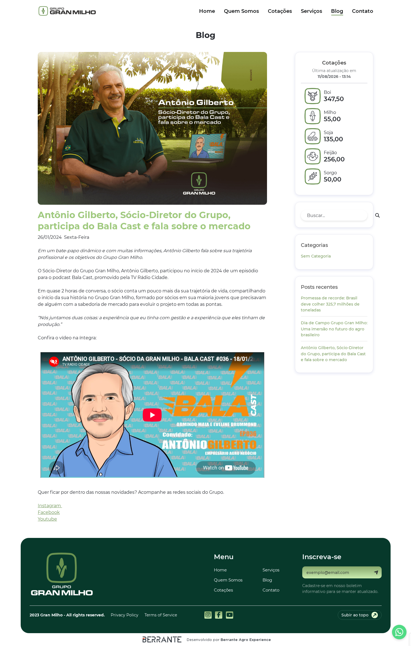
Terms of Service (161, 615)
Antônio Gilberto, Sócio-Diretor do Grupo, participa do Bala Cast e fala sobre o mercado (333, 353)
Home (207, 11)
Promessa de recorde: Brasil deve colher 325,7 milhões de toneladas (330, 304)
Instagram (50, 505)
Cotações (280, 11)
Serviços (311, 11)
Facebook (49, 512)
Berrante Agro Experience (246, 640)
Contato (362, 11)
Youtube (47, 519)
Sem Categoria (316, 256)
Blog (337, 11)
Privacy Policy (124, 615)
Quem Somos (241, 11)
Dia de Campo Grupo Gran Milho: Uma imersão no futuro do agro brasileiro (334, 328)
